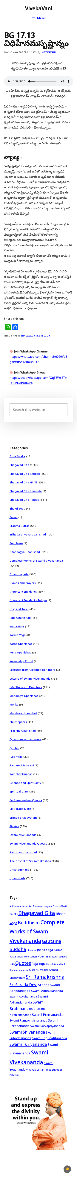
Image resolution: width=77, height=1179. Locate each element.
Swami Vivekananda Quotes (28, 843)
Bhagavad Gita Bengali (25, 474)
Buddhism (16, 543)
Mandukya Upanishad (24, 696)
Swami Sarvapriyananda (47, 1026)
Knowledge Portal (21, 661)
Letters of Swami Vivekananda (30, 678)
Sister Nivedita (39, 970)
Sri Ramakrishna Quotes (26, 800)
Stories (14, 826)
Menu (41, 18)
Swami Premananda (47, 1014)
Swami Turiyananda (28, 1044)
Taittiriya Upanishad (23, 852)
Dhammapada (19, 574)
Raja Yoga (16, 757)
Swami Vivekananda (23, 835)
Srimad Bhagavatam (23, 817)
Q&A (12, 964)
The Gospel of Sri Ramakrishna (30, 861)
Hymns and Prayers (23, 583)
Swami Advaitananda (23, 996)
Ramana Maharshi (22, 765)
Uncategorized (19, 869)
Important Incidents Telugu (28, 600)
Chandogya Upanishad (25, 552)
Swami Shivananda (27, 1032)
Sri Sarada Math (20, 809)
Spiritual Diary (19, 791)
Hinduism (31, 950)
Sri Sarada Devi (23, 984)
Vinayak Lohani (35, 1069)
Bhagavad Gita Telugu (35, 335)
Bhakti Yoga (17, 508)
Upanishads (17, 878)
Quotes (14, 748)
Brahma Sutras (20, 526)
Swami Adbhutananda (47, 991)
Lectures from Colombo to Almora (32, 670)
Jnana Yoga (17, 626)
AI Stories (55, 906)
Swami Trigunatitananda (49, 1038)
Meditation (30, 956)
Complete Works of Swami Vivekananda (36, 560)
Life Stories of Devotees (26, 687)
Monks (14, 704)
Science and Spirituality (25, 783)
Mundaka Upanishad (23, 713)
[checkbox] (67, 1169)
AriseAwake (17, 456)
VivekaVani (38, 8)
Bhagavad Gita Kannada (26, 491)
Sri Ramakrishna (45, 976)
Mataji (20, 956)
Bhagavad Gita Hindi (23, 482)
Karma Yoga (18, 635)
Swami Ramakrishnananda (28, 1020)
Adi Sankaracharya (19, 906)
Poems (43, 956)
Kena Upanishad (20, 652)
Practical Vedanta (58, 956)
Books (14, 517)
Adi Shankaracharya (39, 906)
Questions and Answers (25, 739)
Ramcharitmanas (21, 774)
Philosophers (18, 722)
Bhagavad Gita (19, 465)
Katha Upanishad (21, 644)
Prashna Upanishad (23, 730)
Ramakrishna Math (56, 964)
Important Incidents (23, 591)
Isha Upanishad (20, 617)
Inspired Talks (19, 609)
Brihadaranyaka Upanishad (28, 534)
